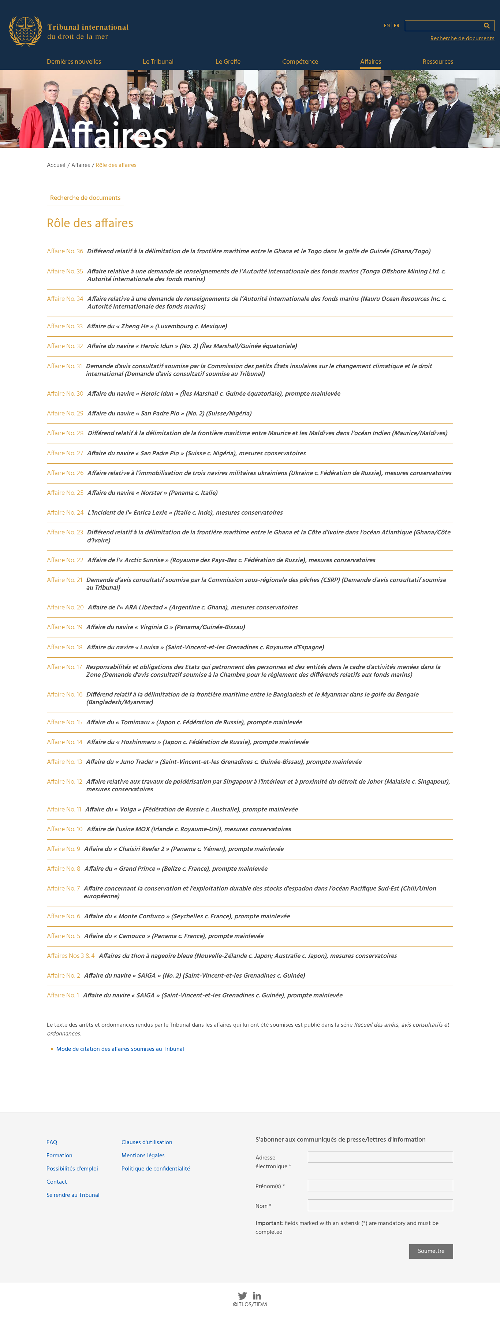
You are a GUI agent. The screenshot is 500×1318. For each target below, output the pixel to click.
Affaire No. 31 (64, 366)
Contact (56, 1182)
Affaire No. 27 (65, 453)
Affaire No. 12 (64, 782)
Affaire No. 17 (64, 667)
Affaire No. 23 (65, 532)
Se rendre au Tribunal (73, 1195)
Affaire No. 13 (64, 762)
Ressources (438, 62)
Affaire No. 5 (63, 936)
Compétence (300, 62)
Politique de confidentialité (156, 1169)
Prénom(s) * (270, 1186)
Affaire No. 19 (64, 627)
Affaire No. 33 (65, 326)
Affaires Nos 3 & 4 (71, 956)
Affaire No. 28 (65, 433)
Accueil (56, 165)
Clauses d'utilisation (147, 1142)
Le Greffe (228, 62)
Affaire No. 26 (65, 473)
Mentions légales (143, 1156)
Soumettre (431, 1251)
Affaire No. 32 (65, 346)
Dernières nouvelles (74, 62)
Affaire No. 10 (65, 829)
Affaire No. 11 (64, 809)
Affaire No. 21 (64, 580)
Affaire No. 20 (65, 607)
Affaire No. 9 (63, 849)
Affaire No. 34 (65, 299)
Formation (59, 1156)
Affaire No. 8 (64, 869)
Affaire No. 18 (65, 647)
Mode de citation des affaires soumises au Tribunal (120, 1049)
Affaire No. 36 (65, 251)
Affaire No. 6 (63, 916)
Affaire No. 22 (65, 560)
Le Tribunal (158, 62)
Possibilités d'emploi (72, 1169)
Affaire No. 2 (63, 976)
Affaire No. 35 (65, 271)
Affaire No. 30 (65, 394)
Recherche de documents (462, 38)
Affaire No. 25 (65, 493)
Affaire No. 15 (64, 722)
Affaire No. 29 (65, 413)
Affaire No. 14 (65, 742)
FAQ (51, 1142)
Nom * (263, 1206)
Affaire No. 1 (63, 995)
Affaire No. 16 (64, 695)
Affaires (370, 62)
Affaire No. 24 (65, 513)
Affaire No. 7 (63, 889)
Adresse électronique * (273, 1162)
